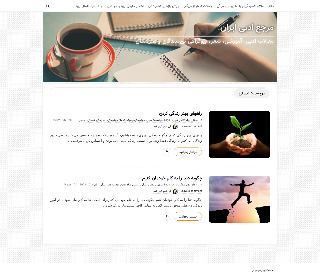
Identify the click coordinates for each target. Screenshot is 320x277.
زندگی (144, 185)
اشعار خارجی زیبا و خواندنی (125, 6)
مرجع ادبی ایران (247, 27)
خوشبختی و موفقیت (134, 120)
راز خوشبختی (114, 120)
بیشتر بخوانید (188, 152)
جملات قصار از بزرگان (197, 6)
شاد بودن (126, 185)
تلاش (151, 185)
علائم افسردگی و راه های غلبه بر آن (240, 6)
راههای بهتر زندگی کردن (180, 113)
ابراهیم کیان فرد (162, 126)
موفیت (115, 185)
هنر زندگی (105, 185)
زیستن (91, 120)
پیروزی (159, 185)
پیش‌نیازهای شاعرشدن (163, 6)
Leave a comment (191, 126)
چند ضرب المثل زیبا (89, 6)
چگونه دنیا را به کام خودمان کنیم (172, 178)
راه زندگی (101, 120)
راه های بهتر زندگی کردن (185, 120)
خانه (271, 6)
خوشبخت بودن (154, 120)
